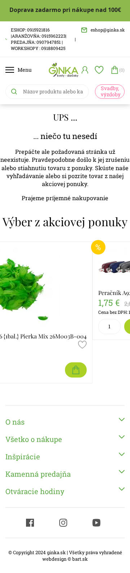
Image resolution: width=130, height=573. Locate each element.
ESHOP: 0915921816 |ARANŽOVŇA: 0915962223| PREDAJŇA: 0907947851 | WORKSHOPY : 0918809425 (38, 39)
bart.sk (80, 559)
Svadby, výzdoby (111, 91)
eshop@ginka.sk (108, 30)
